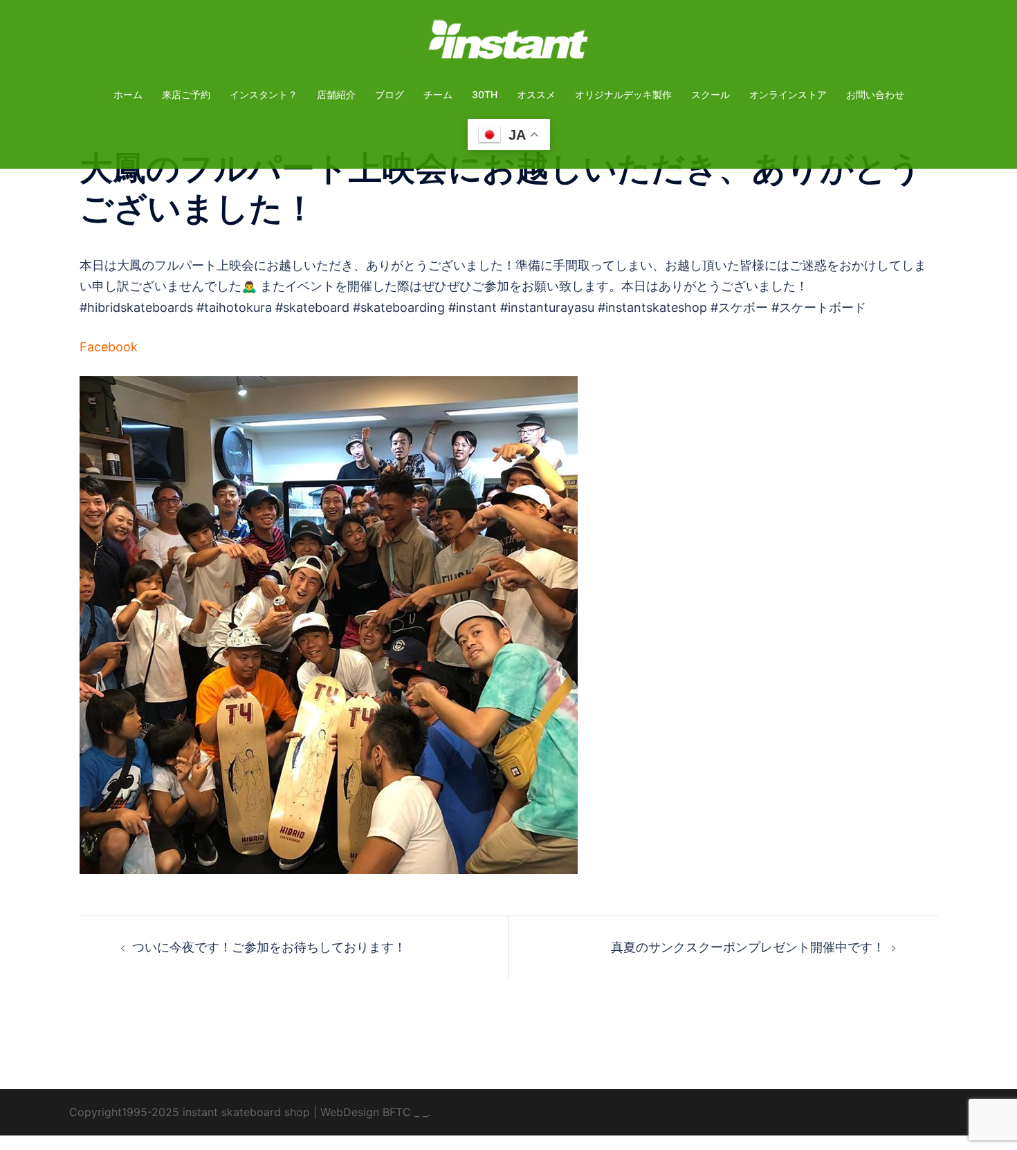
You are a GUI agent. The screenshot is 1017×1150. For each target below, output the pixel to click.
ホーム (128, 94)
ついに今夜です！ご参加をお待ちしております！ (269, 947)
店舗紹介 (336, 94)
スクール (710, 94)
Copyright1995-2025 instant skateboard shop (189, 1112)
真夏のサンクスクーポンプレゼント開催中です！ (748, 947)
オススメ (536, 94)
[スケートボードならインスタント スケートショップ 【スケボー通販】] (508, 44)
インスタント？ (263, 94)
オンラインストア (788, 94)
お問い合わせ (875, 94)
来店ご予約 (186, 94)
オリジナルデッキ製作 (623, 94)
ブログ (389, 94)
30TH (484, 94)
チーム (437, 94)
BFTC (397, 1112)
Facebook (109, 347)
